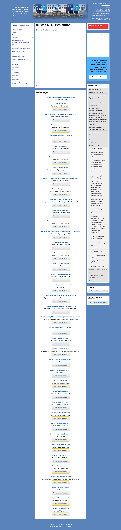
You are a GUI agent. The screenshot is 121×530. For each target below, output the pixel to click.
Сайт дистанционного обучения (97, 302)
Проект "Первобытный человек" (60, 434)
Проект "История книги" (61, 391)
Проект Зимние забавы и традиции (60, 135)
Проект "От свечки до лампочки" (60, 274)
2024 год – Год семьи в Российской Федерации (95, 109)
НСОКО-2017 (92, 280)
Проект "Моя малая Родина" (60, 423)
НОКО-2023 (92, 124)
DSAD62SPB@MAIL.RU (103, 14)
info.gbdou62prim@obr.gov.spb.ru (101, 15)
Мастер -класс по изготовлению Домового (61, 97)
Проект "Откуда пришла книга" (60, 285)
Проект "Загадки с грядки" (60, 263)
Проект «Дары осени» (60, 167)
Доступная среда (93, 105)
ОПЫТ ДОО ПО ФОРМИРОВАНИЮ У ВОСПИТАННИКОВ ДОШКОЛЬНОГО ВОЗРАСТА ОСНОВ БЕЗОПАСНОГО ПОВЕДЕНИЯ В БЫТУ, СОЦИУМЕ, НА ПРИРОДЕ (98, 188)
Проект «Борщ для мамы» (60, 189)
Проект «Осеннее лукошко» (61, 210)
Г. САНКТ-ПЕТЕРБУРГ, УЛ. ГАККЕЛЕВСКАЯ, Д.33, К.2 (102, 10)
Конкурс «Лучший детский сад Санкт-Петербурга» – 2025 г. (98, 154)
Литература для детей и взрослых (98, 103)
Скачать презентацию (42, 86)
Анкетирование (93, 273)
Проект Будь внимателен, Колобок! (60, 199)
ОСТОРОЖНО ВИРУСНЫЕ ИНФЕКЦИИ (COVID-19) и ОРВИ (97, 128)
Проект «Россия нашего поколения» (61, 157)
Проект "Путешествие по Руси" (60, 370)
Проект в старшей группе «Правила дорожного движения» (60, 231)
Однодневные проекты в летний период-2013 (61, 306)
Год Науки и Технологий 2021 (97, 262)
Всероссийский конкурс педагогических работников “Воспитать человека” (98, 211)
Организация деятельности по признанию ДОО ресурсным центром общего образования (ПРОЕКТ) (98, 164)
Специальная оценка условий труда (97, 136)
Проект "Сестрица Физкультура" (60, 477)
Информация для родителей (97, 95)
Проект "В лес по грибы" (60, 338)
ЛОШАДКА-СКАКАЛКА (96, 149)
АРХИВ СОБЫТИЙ (94, 145)
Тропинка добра (60, 104)
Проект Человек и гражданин (60, 125)
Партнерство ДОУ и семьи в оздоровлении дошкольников (60, 317)
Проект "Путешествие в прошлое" (60, 359)
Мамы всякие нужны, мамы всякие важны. (61, 221)
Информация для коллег (95, 140)
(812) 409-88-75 (105, 5)
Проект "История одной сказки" (60, 455)
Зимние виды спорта (61, 242)
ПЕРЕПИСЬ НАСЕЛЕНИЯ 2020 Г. (98, 270)
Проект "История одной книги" (60, 445)
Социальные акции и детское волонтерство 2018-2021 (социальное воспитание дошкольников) (98, 245)
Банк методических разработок (97, 92)
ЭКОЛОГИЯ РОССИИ (96, 251)
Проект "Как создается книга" (60, 413)
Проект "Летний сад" (60, 381)
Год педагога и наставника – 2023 (98, 256)
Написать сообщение (98, 77)
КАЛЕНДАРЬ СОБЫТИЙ (95, 89)
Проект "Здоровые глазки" (61, 487)
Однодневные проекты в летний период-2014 (61, 295)
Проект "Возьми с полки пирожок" (60, 327)
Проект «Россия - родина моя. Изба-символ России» (60, 178)
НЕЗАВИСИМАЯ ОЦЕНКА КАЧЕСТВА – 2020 (96, 276)
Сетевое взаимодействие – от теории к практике (98, 237)
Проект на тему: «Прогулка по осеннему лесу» (60, 114)
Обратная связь (93, 142)
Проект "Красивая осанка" (60, 466)
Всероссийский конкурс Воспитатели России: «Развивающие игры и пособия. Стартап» (97, 202)
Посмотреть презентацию (60, 109)
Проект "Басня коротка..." (60, 402)
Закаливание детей (60, 253)
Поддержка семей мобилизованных (94, 99)
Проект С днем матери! (60, 146)
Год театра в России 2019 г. (98, 266)
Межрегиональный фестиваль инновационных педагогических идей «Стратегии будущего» (98, 175)
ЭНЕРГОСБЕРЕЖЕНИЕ (95, 132)
